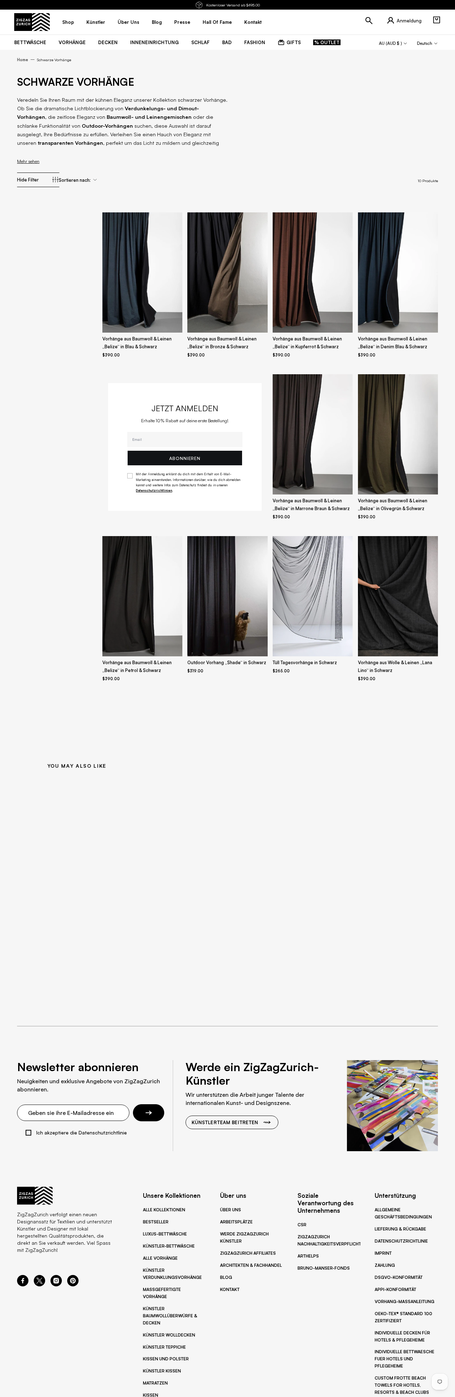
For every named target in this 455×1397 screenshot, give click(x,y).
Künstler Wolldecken (169, 1335)
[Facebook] (22, 1284)
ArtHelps (308, 1256)
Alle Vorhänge (160, 1258)
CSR (302, 1224)
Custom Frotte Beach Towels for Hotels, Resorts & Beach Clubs (402, 1385)
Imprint (383, 1253)
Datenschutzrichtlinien (154, 490)
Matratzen (155, 1383)
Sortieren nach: (75, 180)
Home (22, 59)
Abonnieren (184, 458)
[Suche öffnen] (369, 20)
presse (182, 22)
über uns (128, 22)
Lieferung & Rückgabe (400, 1229)
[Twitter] (39, 1284)
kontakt (253, 22)
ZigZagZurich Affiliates (248, 1253)
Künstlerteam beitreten (225, 1122)
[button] (436, 20)
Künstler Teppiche (164, 1347)
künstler (95, 22)
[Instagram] (56, 1284)
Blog (226, 1277)
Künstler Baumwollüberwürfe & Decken (170, 1315)
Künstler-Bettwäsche (169, 1246)
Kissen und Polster (166, 1358)
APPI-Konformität (395, 1289)
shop (68, 22)
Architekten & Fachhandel (251, 1265)
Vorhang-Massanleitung (404, 1301)
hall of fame (217, 22)
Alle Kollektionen (164, 1209)
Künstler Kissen (162, 1371)
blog (157, 22)
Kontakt (230, 1289)
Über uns (230, 1209)
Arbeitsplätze (236, 1221)
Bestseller (155, 1221)
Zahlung (385, 1265)
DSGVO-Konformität (399, 1277)
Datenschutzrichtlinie (401, 1241)
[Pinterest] (73, 1284)
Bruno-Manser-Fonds (324, 1268)
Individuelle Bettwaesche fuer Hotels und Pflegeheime (404, 1359)
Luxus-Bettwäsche (165, 1234)
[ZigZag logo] (32, 22)
